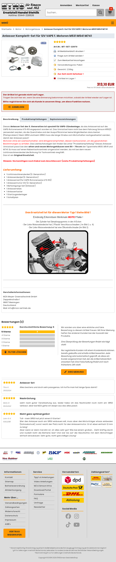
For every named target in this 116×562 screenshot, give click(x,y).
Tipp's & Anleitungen (44, 477)
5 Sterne (6, 331)
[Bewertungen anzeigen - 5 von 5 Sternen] (59, 42)
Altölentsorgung (13, 490)
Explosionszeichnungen (63, 119)
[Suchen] (100, 12)
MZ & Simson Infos (43, 485)
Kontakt (9, 477)
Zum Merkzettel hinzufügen (71, 60)
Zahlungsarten (12, 507)
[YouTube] (76, 525)
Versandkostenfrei (107, 87)
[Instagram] (76, 516)
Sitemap (9, 481)
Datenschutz (11, 515)
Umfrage (38, 502)
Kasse (96, 5)
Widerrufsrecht (12, 511)
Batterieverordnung (15, 485)
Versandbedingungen (15, 502)
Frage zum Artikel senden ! (71, 55)
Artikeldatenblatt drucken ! (71, 51)
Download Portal (42, 490)
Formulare (39, 494)
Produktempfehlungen (34, 119)
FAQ (36, 498)
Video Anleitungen (43, 481)
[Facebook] (68, 516)
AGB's (8, 524)
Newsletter (39, 507)
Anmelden (66, 5)
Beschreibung (10, 119)
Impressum (10, 519)
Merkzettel (82, 5)
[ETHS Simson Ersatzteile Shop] (21, 9)
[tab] (11, 119)
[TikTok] (68, 525)
